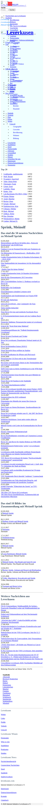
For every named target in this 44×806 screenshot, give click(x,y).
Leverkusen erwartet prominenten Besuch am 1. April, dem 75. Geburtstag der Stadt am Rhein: (22, 465)
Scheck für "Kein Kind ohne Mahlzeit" (15, 326)
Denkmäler (14, 24)
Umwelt (12, 124)
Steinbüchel (7, 699)
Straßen (10, 155)
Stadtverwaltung (7, 777)
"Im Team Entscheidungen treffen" (13, 385)
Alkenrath (6, 677)
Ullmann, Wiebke (9, 209)
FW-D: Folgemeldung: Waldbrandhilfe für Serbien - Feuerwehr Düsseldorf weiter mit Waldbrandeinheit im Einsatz (20, 608)
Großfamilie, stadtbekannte (13, 174)
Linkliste (13, 36)
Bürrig (5, 681)
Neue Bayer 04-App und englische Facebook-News (19, 312)
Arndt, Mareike (8, 199)
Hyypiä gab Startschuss (9, 300)
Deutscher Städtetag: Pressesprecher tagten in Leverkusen (21, 322)
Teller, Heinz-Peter (10, 181)
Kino (15, 49)
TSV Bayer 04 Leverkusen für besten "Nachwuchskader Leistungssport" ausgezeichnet (21, 459)
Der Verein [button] (9, 93)
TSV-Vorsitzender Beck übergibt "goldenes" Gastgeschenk (22, 476)
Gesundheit (12, 153)
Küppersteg (7, 685)
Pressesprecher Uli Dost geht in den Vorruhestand (18, 359)
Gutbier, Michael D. (10, 221)
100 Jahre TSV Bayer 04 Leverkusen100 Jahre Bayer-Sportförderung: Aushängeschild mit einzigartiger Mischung (20, 495)
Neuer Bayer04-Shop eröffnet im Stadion (15, 350)
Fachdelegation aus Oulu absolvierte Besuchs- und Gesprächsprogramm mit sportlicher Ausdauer (19, 481)
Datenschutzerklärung (17, 101)
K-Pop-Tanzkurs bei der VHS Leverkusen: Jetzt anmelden (21, 651)
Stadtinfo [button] (8, 18)
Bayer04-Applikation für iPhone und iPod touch (18, 354)
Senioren (13, 67)
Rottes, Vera (7, 191)
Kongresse (17, 58)
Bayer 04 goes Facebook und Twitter (14, 336)
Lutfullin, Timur (9, 189)
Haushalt (16, 109)
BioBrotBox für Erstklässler (11, 288)
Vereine (16, 75)
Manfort (5, 689)
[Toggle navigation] (2, 1)
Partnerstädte (14, 38)
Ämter (15, 94)
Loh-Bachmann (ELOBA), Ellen (15, 194)
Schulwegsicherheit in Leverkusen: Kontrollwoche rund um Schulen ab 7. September (21, 627)
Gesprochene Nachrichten (10, 765)
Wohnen (16, 135)
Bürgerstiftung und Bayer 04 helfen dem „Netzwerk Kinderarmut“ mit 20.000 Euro (19, 244)
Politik (12, 92)
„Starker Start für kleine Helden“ (12, 269)
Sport (10, 147)
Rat (11, 83)
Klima (10, 119)
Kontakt (4, 796)
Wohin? (12, 41)
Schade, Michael (9, 204)
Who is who (12, 85)
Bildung (13, 22)
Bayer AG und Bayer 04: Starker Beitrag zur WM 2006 (21, 442)
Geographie (17, 127)
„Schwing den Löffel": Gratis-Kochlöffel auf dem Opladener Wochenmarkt (18, 621)
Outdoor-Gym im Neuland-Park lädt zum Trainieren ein (21, 249)
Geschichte (14, 28)
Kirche (15, 61)
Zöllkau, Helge (8, 214)
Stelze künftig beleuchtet (9, 308)
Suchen (12, 10)
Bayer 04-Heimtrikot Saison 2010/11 (14, 346)
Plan (9, 117)
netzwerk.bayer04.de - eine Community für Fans (18, 304)
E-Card (10, 87)
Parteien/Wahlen (19, 97)
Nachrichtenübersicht (8, 761)
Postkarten (11, 89)
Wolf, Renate (8, 177)
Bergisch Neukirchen (10, 679)
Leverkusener (6, 22)
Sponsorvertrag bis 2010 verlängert (13, 397)
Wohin (3, 714)
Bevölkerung (14, 20)
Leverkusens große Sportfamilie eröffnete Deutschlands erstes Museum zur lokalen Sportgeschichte (20, 453)
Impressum (11, 161)
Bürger (15, 72)
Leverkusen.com (13, 4)
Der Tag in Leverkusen (18, 26)
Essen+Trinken (18, 64)
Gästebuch (4, 800)
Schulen (16, 77)
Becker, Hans (8, 201)
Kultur (15, 52)
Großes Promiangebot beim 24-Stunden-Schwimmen (20, 273)
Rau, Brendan (8, 216)
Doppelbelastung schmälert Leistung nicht (16, 292)
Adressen (11, 151)
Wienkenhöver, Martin (11, 219)
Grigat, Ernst (8, 186)
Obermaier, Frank (9, 184)
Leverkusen (5, 19)
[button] (8, 1)
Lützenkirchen (8, 687)
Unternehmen (18, 80)
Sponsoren (11, 165)
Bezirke (16, 106)
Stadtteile (4, 773)
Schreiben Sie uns (14, 159)
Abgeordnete (17, 100)
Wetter (10, 121)
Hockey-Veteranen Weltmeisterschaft (14, 432)
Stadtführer (12, 145)
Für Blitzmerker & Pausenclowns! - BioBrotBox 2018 (20, 253)
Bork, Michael (8, 211)
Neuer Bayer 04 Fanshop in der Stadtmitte (16, 381)
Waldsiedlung (7, 701)
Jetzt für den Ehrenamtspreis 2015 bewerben (16, 277)
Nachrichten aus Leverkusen (15, 16)
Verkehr (10, 115)
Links (12, 69)
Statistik (10, 113)
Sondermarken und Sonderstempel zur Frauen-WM (19, 296)
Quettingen (7, 693)
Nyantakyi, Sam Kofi (11, 179)
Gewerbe (16, 130)
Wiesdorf (6, 703)
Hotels (15, 55)
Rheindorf (6, 695)
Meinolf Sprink (6, 25)
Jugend (15, 43)
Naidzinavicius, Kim (10, 206)
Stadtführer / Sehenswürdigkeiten (22, 40)
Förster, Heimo (8, 196)
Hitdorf (5, 683)
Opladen (6, 691)
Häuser (10, 157)
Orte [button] (7, 44)
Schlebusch (7, 697)
